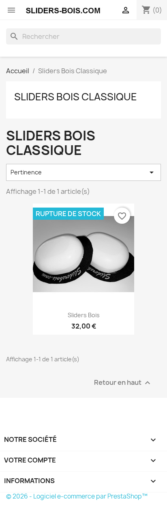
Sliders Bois (84, 315)
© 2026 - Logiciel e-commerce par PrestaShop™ (77, 496)
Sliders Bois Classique (75, 97)
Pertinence (83, 172)
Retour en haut (123, 383)
